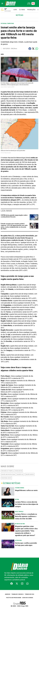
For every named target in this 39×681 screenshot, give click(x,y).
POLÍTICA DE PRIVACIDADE (13, 597)
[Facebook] (11, 583)
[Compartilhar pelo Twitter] (33, 48)
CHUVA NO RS (18, 470)
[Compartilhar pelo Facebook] (29, 48)
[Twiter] (17, 583)
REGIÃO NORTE (30, 474)
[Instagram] (22, 583)
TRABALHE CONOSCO (17, 594)
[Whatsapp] (27, 583)
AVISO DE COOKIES (27, 597)
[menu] (2, 3)
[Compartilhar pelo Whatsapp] (36, 48)
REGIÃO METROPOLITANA (8, 474)
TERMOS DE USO (29, 594)
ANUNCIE (7, 594)
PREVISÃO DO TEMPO (7, 470)
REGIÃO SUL (20, 474)
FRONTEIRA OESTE (6, 478)
